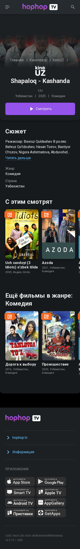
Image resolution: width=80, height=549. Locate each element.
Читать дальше (18, 158)
